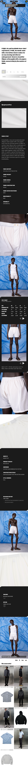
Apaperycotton (7, 105)
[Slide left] (20, 318)
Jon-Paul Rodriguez (12, 656)
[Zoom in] (14, 21)
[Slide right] (23, 318)
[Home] (14, 1)
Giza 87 (20, 148)
